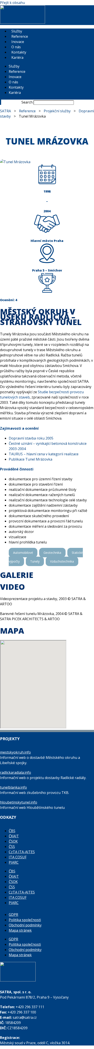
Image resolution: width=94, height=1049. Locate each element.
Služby (16, 31)
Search (27, 102)
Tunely (35, 561)
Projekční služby (57, 111)
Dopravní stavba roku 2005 (31, 438)
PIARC (14, 862)
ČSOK (13, 841)
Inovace (17, 41)
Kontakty (18, 52)
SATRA (5, 111)
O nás (16, 47)
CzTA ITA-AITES (22, 851)
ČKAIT (14, 836)
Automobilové (23, 552)
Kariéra (17, 57)
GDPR (13, 914)
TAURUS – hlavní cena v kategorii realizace (43, 454)
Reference (19, 36)
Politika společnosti (25, 919)
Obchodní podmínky (25, 925)
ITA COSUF (17, 857)
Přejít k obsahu (12, 2)
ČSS (12, 846)
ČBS (12, 830)
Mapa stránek (20, 930)
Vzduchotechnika (62, 561)
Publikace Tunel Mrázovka (30, 459)
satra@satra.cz (25, 1017)
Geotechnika (52, 552)
